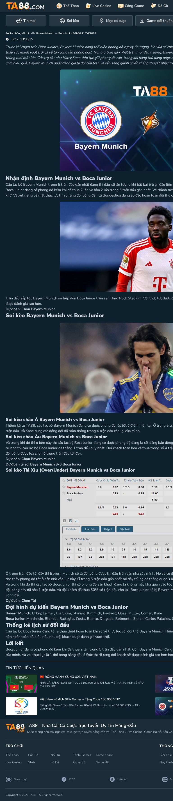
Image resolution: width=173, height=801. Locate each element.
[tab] (26, 20)
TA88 (30, 425)
